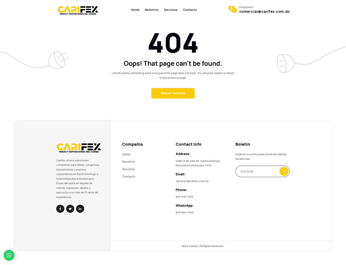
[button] (9, 255)
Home (135, 10)
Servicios (171, 10)
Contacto (190, 10)
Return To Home (173, 93)
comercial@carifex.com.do (264, 11)
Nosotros (152, 10)
